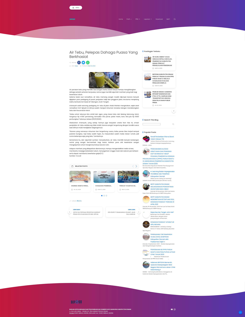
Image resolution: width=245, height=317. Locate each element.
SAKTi (168, 19)
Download (159, 19)
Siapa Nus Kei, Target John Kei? (162, 212)
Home (121, 19)
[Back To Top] (240, 312)
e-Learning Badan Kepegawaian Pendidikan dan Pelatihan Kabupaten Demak (163, 173)
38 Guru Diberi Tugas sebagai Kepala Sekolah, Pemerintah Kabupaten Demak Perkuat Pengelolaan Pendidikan (162, 61)
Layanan (147, 19)
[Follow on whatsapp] (175, 309)
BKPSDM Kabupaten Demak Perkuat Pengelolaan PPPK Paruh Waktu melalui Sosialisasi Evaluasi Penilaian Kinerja (163, 78)
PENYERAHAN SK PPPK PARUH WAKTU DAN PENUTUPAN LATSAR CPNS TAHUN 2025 (163, 252)
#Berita (79, 201)
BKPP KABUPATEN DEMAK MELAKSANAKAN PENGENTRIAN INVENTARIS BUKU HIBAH (162, 186)
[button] (79, 62)
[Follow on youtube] (172, 309)
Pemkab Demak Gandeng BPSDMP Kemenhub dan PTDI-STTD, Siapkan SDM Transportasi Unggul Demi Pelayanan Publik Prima (162, 97)
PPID (137, 19)
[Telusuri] (175, 19)
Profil (128, 19)
